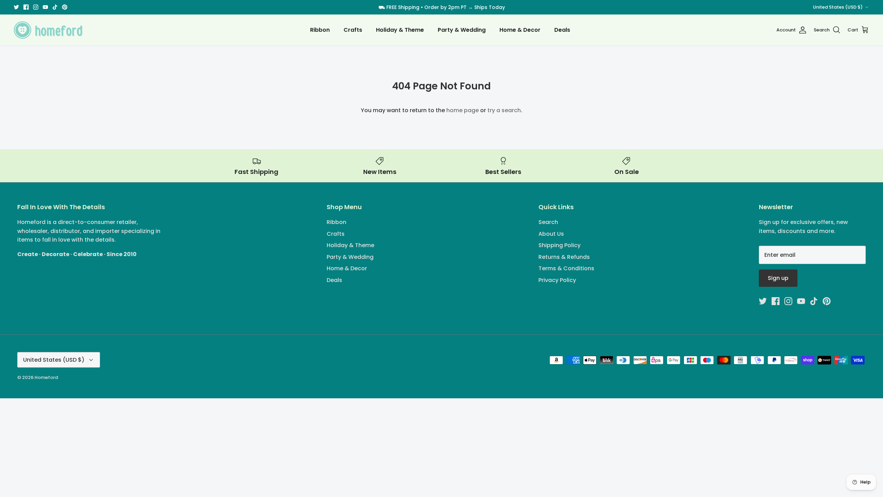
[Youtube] (45, 7)
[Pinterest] (64, 7)
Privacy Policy (557, 280)
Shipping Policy (559, 245)
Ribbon (320, 30)
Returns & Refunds (564, 257)
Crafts (353, 30)
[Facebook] (26, 7)
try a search (504, 110)
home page (462, 110)
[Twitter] (16, 7)
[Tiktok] (55, 7)
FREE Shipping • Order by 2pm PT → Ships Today (445, 7)
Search (548, 222)
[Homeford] (48, 30)
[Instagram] (35, 7)
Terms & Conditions (566, 268)
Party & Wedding (462, 30)
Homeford (46, 377)
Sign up (778, 278)
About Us (551, 234)
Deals (562, 30)
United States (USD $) (838, 7)
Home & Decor (519, 30)
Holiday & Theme (400, 30)
